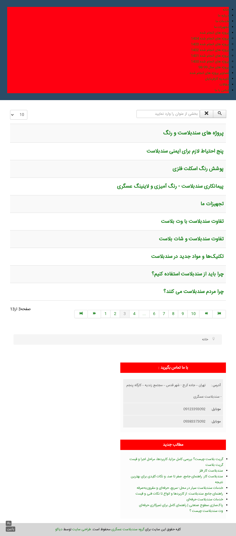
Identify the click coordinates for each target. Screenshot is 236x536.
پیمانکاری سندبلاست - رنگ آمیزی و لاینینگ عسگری (170, 186)
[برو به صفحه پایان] (219, 314)
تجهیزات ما (212, 204)
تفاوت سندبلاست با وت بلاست (192, 221)
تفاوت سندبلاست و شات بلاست (191, 239)
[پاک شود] (206, 114)
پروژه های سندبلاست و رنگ (193, 133)
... (144, 313)
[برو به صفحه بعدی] (206, 314)
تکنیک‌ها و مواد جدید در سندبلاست (187, 256)
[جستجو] (220, 114)
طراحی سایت (81, 529)
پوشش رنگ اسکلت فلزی (198, 169)
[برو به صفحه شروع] (81, 314)
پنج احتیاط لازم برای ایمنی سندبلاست (185, 151)
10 (193, 313)
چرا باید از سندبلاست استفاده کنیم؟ (188, 274)
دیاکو (58, 529)
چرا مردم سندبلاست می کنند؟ (193, 291)
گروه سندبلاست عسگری (127, 529)
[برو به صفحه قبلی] (94, 314)
